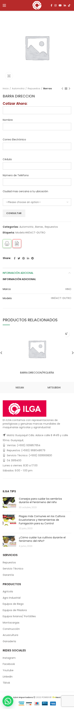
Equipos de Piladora (15, 610)
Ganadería (9, 641)
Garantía (8, 575)
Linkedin (8, 676)
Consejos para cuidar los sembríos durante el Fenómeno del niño (40, 500)
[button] (8, 701)
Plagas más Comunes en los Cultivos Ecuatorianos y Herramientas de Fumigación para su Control (42, 519)
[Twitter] (19, 258)
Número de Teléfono (16, 175)
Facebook (9, 664)
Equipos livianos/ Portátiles (19, 616)
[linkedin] (65, 5)
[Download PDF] (17, 243)
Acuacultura (10, 635)
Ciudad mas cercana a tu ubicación (25, 191)
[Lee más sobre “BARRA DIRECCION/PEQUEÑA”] (66, 334)
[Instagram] (55, 5)
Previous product (62, 88)
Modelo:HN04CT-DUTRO (30, 232)
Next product (69, 88)
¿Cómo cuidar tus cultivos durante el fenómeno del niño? (42, 539)
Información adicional (18, 273)
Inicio (6, 88)
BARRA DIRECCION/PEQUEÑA (37, 372)
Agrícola (8, 591)
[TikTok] (69, 5)
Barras (47, 88)
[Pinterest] (23, 258)
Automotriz (18, 88)
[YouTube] (60, 5)
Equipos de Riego (13, 604)
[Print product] (7, 243)
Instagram (9, 658)
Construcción (11, 629)
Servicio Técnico (13, 568)
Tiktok (6, 683)
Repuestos (34, 88)
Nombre (8, 120)
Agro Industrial (11, 598)
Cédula (7, 159)
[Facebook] (51, 5)
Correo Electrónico (14, 139)
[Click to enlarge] (9, 76)
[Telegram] (32, 258)
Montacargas (11, 622)
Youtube (8, 670)
